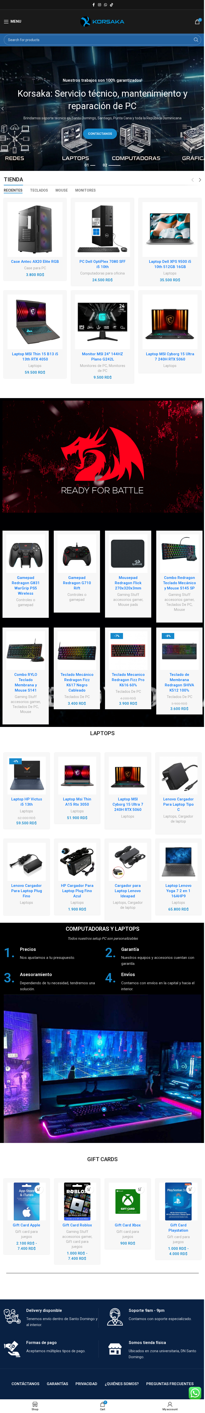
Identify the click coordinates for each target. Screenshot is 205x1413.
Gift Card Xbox (128, 1225)
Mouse (179, 610)
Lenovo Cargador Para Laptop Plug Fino (26, 890)
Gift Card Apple (26, 1225)
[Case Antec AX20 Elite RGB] (35, 229)
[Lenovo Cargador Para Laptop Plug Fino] (27, 862)
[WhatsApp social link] (105, 4)
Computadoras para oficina (102, 273)
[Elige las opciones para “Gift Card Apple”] (38, 1189)
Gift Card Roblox (77, 1225)
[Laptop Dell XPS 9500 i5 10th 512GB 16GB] (170, 229)
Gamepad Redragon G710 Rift (77, 582)
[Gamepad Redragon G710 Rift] (77, 553)
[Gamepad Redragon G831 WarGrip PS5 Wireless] (25, 553)
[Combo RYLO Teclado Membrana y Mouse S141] (25, 650)
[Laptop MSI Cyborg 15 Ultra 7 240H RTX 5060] (170, 321)
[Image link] (102, 456)
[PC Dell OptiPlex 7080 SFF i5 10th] (102, 229)
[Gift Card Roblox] (77, 1201)
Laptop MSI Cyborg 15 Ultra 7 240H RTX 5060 (127, 804)
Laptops (170, 273)
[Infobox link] (52, 953)
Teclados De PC (179, 605)
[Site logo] (102, 21)
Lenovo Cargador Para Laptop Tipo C (178, 804)
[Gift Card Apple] (27, 1201)
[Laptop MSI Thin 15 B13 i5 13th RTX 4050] (35, 321)
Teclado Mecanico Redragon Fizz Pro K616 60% (128, 679)
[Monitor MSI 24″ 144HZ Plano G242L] (102, 321)
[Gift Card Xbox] (128, 1201)
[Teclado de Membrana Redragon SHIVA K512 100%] (179, 650)
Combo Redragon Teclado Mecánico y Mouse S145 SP (179, 582)
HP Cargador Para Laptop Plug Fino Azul (77, 890)
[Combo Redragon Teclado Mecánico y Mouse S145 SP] (179, 553)
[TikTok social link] (111, 4)
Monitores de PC (93, 366)
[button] (140, 1189)
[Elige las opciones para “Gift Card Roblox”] (89, 1189)
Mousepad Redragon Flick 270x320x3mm (128, 582)
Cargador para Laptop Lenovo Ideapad (128, 890)
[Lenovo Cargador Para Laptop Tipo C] (179, 776)
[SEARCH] (196, 40)
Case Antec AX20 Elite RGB (35, 261)
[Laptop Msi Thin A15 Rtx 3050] (77, 776)
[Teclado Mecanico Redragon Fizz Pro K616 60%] (128, 650)
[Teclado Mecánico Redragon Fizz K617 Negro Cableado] (77, 650)
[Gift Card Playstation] (178, 1201)
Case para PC (35, 268)
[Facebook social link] (93, 4)
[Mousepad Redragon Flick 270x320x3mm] (128, 553)
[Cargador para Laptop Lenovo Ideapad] (128, 862)
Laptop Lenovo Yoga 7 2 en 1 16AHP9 (179, 890)
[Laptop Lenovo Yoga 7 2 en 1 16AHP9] (179, 862)
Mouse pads (128, 605)
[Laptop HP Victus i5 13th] (27, 775)
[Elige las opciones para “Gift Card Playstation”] (190, 1189)
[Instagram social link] (99, 4)
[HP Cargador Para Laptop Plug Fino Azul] (77, 862)
